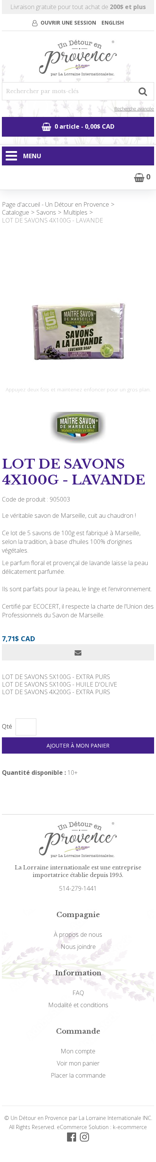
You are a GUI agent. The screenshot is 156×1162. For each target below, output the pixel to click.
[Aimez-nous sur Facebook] (71, 1136)
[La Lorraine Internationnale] (78, 58)
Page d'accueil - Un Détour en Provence (55, 204)
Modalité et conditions (78, 1005)
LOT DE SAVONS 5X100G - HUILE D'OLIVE (59, 684)
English (112, 22)
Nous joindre (78, 946)
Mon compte (78, 1051)
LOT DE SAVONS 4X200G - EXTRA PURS (56, 692)
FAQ (78, 993)
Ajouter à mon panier (78, 745)
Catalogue (15, 212)
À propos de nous (78, 934)
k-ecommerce (130, 1127)
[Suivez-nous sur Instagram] (84, 1136)
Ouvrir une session (68, 22)
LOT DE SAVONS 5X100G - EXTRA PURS (56, 677)
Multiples (75, 212)
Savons (46, 212)
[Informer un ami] (78, 652)
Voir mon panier (78, 1063)
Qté (7, 726)
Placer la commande (78, 1075)
